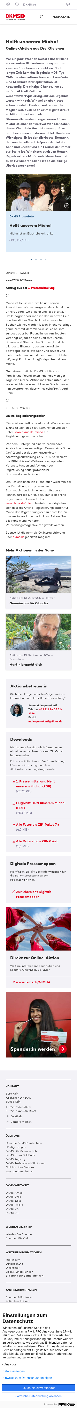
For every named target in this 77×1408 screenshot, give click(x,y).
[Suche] (41, 17)
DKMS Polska (14, 1204)
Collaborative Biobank (20, 1167)
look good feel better (19, 1171)
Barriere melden (21, 1121)
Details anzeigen (13, 1371)
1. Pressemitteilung (41, 288)
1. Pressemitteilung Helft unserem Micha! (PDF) (35, 786)
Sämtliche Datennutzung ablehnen (38, 1396)
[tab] (31, 259)
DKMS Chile (13, 1196)
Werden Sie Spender (19, 1234)
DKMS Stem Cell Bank (20, 1155)
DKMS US (12, 1212)
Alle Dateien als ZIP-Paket (37, 843)
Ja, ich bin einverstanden (38, 1387)
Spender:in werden (38, 1024)
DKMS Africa (14, 1192)
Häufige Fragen (16, 1147)
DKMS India (13, 1200)
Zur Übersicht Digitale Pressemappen (34, 894)
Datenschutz (14, 1263)
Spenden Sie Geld (17, 1238)
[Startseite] (15, 17)
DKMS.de (29, 4)
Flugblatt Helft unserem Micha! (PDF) (41, 808)
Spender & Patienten (19, 1297)
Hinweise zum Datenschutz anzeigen (27, 1377)
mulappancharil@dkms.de (45, 721)
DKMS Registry (15, 1159)
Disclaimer (13, 1267)
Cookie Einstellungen (19, 1271)
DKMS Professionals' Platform (25, 1163)
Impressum (13, 1259)
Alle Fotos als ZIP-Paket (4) (37, 827)
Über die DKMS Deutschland (24, 1143)
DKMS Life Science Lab (21, 1151)
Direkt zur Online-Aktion (38, 947)
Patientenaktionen (18, 1301)
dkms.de (18, 537)
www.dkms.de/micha (28, 432)
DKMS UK (12, 1208)
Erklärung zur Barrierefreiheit (25, 1275)
